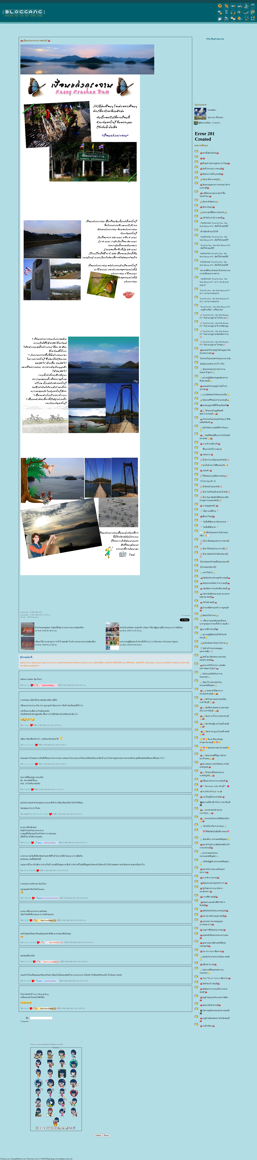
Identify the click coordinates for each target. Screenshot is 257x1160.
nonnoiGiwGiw (29, 745)
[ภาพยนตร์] (233, 8)
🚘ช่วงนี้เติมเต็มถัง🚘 (209, 153)
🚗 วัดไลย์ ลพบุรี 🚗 (208, 602)
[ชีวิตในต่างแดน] (253, 21)
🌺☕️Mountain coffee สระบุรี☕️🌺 (214, 786)
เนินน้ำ (27, 920)
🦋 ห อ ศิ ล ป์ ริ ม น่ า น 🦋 (211, 791)
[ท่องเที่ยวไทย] (220, 21)
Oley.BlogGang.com (215, 39)
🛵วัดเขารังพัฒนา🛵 (209, 202)
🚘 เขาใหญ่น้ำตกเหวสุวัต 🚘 (212, 797)
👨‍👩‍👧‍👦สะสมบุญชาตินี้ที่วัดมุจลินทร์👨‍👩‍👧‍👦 (214, 405)
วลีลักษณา (28, 898)
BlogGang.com (52, 1159)
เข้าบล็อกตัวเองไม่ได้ (209, 231)
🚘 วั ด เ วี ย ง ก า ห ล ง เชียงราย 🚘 (215, 978)
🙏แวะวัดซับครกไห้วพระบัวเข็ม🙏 (214, 394)
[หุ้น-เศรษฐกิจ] (226, 21)
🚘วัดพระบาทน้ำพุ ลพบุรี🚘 (211, 174)
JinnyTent (27, 842)
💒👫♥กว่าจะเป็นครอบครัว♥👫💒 (214, 460)
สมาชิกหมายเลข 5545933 (39, 814)
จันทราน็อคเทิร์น (30, 870)
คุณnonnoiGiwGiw (50, 662)
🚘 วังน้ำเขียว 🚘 (207, 1026)
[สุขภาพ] (239, 21)
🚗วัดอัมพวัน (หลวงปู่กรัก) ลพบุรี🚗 (215, 578)
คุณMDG (168, 662)
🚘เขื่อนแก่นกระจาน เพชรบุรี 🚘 (214, 781)
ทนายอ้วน (28, 981)
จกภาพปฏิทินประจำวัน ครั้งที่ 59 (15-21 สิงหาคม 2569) (143, 642)
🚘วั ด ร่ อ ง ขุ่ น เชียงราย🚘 (212, 951)
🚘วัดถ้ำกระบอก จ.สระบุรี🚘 (212, 169)
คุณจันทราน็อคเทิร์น (113, 662)
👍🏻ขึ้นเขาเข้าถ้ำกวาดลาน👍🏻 (212, 449)
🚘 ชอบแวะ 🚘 (206, 454)
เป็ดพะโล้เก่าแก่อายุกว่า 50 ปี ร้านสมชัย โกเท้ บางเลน (57, 642)
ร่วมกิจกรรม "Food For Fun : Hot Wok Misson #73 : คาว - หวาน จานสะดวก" (214, 282)
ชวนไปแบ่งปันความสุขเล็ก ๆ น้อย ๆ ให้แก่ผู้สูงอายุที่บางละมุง (145, 627)
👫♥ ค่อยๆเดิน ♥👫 (208, 567)
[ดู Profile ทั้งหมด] (215, 117)
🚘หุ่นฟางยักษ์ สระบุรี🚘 (210, 1005)
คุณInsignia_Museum (154, 662)
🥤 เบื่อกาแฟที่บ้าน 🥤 (209, 511)
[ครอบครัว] (239, 15)
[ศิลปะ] (253, 15)
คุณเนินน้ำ (140, 662)
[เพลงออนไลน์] (233, 15)
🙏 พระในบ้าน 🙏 (207, 572)
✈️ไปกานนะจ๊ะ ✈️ (208, 481)
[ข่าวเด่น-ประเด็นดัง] (226, 8)
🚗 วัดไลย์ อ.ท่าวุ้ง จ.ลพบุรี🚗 (212, 218)
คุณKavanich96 (179, 662)
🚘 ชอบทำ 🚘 (206, 470)
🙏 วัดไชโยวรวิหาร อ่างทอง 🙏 (213, 826)
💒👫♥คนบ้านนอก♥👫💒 (211, 486)
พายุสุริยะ (27, 789)
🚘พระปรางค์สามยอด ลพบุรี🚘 (213, 916)
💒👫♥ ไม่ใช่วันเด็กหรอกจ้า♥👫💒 (215, 492)
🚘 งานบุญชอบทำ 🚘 (209, 506)
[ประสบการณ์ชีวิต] (246, 21)
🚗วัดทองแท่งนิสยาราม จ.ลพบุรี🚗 (215, 583)
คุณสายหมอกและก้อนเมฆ (69, 662)
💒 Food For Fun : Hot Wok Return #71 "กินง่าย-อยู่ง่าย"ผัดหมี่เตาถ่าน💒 (214, 334)
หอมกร (27, 1008)
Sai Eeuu (27, 685)
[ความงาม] (220, 15)
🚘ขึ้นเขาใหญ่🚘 (207, 516)
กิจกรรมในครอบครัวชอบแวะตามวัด (215, 358)
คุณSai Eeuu (25, 662)
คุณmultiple (36, 662)
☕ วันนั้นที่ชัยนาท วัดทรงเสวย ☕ (214, 522)
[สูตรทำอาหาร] (220, 8)
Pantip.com (5, 1159)
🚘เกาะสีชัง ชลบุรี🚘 (209, 897)
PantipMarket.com (18, 1159)
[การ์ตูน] (233, 21)
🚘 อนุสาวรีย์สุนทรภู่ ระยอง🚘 (213, 930)
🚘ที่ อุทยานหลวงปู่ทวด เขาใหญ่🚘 (215, 163)
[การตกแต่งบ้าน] (239, 8)
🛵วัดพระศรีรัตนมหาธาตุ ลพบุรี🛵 (214, 400)
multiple (27, 725)
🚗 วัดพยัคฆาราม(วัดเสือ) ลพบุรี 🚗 (215, 588)
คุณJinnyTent (87, 662)
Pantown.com (32, 1159)
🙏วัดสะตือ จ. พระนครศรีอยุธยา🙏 (215, 839)
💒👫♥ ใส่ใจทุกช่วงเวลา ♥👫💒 (214, 549)
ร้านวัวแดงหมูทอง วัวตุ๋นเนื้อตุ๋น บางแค (51, 627)
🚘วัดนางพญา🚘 (207, 207)
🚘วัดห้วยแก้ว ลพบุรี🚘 (210, 983)
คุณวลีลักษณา (129, 662)
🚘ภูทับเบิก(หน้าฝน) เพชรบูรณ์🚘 (214, 911)
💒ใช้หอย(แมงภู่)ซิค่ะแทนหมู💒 (214, 476)
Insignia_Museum (30, 942)
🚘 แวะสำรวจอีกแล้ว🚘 (210, 444)
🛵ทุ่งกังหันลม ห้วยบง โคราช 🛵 (214, 643)
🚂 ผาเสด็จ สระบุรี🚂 (209, 629)
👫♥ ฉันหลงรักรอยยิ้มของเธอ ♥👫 (214, 562)
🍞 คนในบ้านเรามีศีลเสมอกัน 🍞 (214, 465)
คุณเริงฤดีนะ (99, 662)
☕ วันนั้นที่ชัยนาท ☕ (209, 527)
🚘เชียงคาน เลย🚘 (208, 964)
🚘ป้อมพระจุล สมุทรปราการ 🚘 (213, 883)
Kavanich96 (28, 961)
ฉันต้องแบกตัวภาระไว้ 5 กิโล (212, 364)
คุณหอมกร (34, 666)
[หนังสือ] (246, 15)
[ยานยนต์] (253, 8)
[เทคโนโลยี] (246, 8)
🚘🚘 (202, 158)
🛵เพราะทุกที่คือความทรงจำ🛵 (213, 212)
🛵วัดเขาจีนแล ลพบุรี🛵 (210, 179)
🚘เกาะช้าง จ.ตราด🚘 (209, 878)
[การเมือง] (226, 15)
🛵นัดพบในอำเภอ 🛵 (209, 615)
